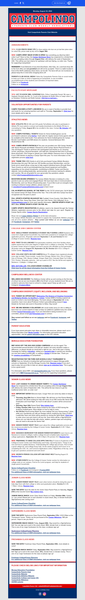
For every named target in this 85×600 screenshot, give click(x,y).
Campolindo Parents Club (21, 572)
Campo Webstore (55, 517)
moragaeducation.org (42, 371)
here (65, 302)
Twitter (36, 222)
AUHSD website (17, 582)
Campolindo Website (19, 574)
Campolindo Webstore (20, 580)
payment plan (49, 351)
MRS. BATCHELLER (19, 266)
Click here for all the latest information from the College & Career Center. (39, 268)
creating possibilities (22, 355)
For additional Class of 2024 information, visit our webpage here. (36, 505)
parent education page (35, 334)
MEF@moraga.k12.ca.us (29, 373)
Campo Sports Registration (37, 212)
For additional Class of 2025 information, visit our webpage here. (36, 533)
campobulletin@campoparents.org (50, 586)
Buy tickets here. (47, 405)
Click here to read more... (49, 98)
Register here (36, 239)
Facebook (24, 82)
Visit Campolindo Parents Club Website (42, 32)
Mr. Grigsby (64, 128)
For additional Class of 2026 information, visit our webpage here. (36, 559)
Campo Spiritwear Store (42, 57)
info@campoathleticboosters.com (30, 175)
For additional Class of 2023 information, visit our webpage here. (36, 472)
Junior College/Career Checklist (23, 503)
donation (31, 351)
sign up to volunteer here (53, 365)
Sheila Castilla (33, 332)
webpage (66, 220)
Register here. (28, 486)
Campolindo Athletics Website (23, 576)
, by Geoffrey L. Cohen (35, 298)
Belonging (41, 296)
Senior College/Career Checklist (23, 468)
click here (29, 157)
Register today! (56, 363)
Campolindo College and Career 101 (25, 578)
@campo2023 (44, 470)
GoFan (34, 136)
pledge (47, 353)
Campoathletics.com (19, 202)
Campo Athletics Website (29, 216)
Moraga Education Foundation (23, 570)
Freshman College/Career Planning (25, 557)
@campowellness (24, 285)
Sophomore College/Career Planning (25, 531)
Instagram (24, 84)
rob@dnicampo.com (36, 314)
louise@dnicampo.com (26, 312)
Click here (67, 111)
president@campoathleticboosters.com (28, 187)
